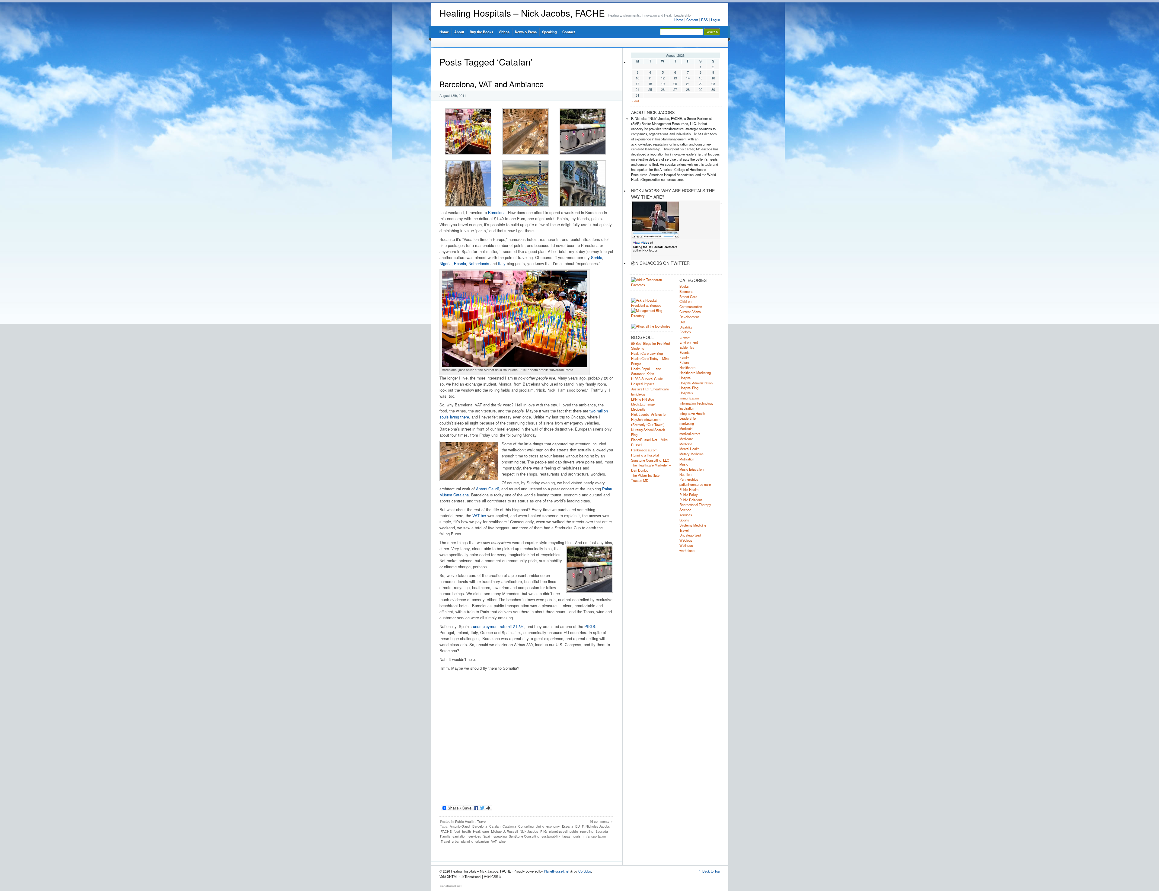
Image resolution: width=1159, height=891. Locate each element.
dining (540, 826)
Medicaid (685, 428)
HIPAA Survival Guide (647, 378)
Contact (568, 31)
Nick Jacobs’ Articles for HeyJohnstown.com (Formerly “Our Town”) (649, 419)
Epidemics (686, 347)
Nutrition (685, 474)
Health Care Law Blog (647, 353)
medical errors (690, 433)
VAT (494, 841)
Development (689, 316)
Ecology (685, 331)
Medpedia (638, 409)
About (459, 31)
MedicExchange (643, 404)
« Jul (635, 100)
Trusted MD (639, 480)
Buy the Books (481, 31)
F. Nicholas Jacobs (596, 826)
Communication (690, 306)
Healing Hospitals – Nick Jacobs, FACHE (522, 12)
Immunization (689, 398)
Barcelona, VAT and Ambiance (491, 83)
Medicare (686, 438)
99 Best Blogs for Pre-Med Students (650, 346)
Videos (504, 31)
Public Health (464, 821)
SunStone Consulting (524, 836)
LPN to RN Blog (642, 399)
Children (685, 301)
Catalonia (509, 826)
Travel (481, 821)
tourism (578, 836)
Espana (567, 826)
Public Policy (688, 494)
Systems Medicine (692, 525)
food (457, 831)
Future (684, 362)
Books (684, 286)
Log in (715, 19)
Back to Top (711, 871)
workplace (686, 550)
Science (685, 509)
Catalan (494, 826)
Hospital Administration (696, 382)
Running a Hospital (645, 455)
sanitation (459, 836)
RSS (704, 19)
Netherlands (478, 263)
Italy (502, 263)
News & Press (526, 31)
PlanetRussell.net (556, 871)
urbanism (482, 841)
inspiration (686, 408)
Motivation (686, 459)
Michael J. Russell (504, 831)
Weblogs (685, 540)
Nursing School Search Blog (648, 432)
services (474, 836)
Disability (685, 327)
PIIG (543, 831)
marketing (686, 423)
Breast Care (688, 296)
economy (553, 826)
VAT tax (479, 515)
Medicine (685, 443)
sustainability (550, 836)
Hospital (685, 377)
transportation (596, 836)
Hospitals (686, 392)
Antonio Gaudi (460, 826)
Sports (684, 520)
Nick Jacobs (529, 831)
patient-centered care (695, 484)
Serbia (596, 257)
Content (692, 19)
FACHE (446, 831)
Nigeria (445, 263)
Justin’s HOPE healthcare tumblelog (650, 391)
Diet (682, 321)
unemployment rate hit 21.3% (498, 626)
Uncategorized (690, 535)
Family (684, 357)
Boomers (686, 291)
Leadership (687, 418)
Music (683, 464)
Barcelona (497, 212)
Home (678, 19)
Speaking (549, 31)
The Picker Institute (645, 475)
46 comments (599, 821)
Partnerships (688, 479)
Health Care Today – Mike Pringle (650, 361)
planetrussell (558, 831)
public (574, 831)
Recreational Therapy (695, 504)
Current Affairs (690, 311)
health (466, 831)
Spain (487, 836)
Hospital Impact (642, 383)
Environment (688, 342)
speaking (500, 836)
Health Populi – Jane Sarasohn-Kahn (646, 371)
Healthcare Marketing (695, 372)
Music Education (691, 469)
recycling (586, 831)
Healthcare (481, 831)
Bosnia (460, 263)
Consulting (526, 826)
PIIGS (589, 626)
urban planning (462, 841)
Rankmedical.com (644, 449)
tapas (566, 836)
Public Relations (691, 499)
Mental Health (689, 448)
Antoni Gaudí (487, 489)
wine (502, 841)
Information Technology (696, 403)
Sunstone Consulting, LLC (650, 460)
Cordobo (584, 871)
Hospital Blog (688, 387)
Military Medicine (691, 453)
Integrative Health (692, 413)
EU (577, 826)
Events (684, 352)
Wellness (686, 545)
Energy (684, 337)
